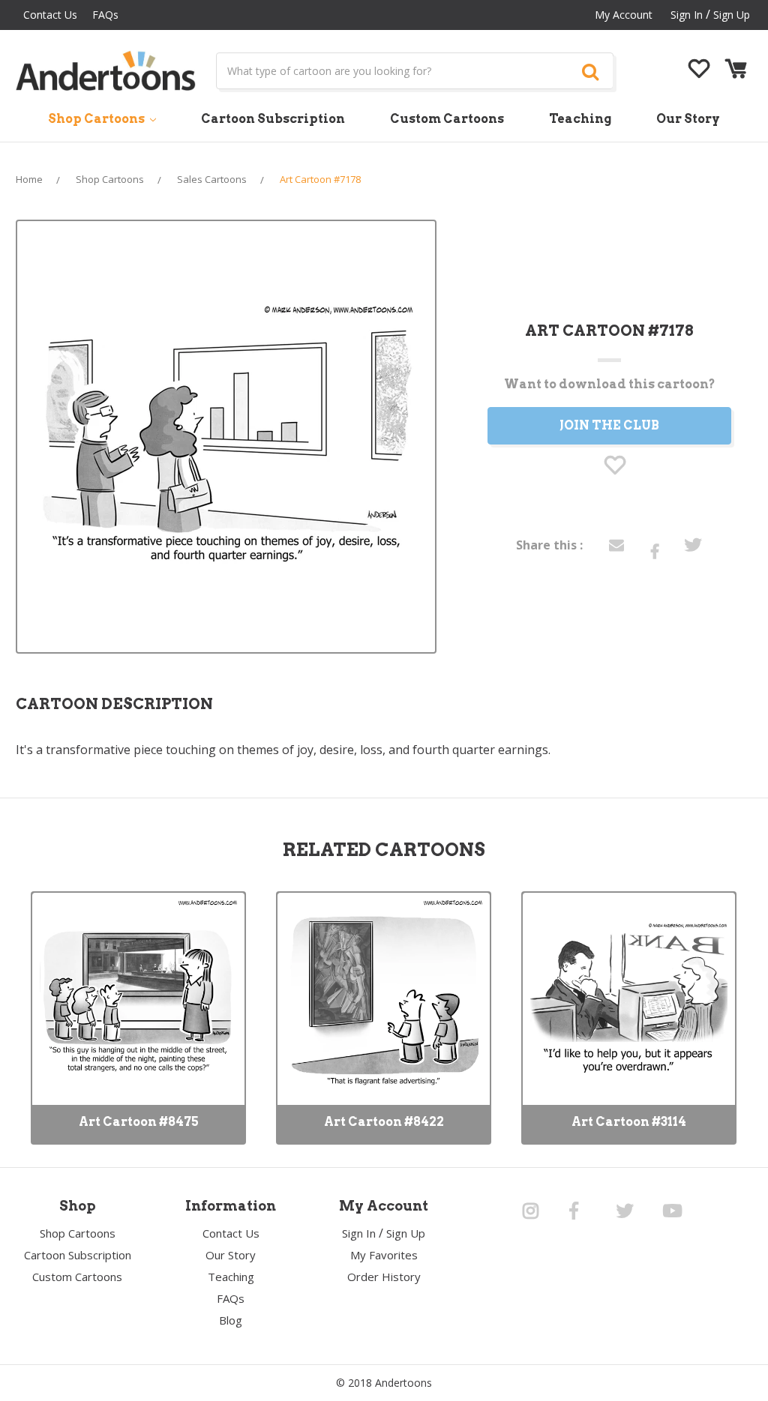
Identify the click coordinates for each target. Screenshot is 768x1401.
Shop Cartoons (97, 119)
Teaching (580, 119)
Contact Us (50, 14)
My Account (623, 14)
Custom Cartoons (447, 119)
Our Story (688, 119)
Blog (230, 1320)
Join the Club (609, 425)
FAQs (105, 14)
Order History (384, 1276)
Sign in (686, 14)
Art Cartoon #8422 (384, 1122)
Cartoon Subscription (273, 119)
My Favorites (384, 1254)
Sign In (359, 1233)
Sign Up (731, 14)
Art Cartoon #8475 (139, 1122)
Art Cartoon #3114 (629, 1122)
